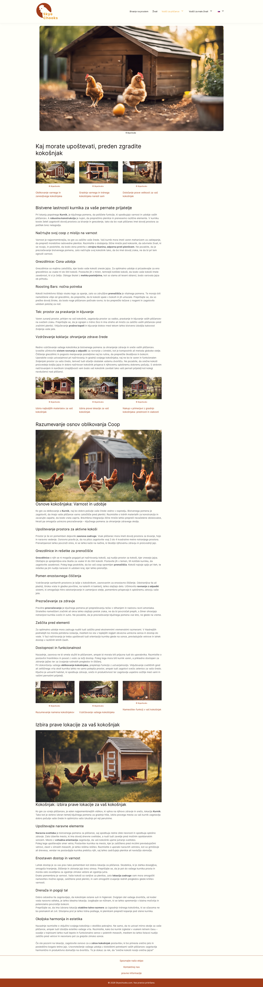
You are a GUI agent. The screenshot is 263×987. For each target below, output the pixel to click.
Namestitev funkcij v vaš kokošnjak (142, 709)
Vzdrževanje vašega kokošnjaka (97, 712)
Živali (155, 11)
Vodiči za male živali (198, 11)
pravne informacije (131, 973)
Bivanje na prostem (139, 11)
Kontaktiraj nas (131, 967)
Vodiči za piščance (170, 11)
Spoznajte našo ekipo (131, 960)
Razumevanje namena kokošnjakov (55, 712)
